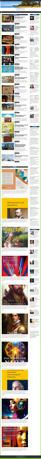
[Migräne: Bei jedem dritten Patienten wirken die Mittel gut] (32, 282)
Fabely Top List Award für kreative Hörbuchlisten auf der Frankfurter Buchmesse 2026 (36, 49)
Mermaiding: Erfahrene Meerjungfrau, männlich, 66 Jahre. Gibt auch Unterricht (21, 68)
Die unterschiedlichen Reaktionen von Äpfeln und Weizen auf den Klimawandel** (34, 158)
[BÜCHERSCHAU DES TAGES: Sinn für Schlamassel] (32, 41)
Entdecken (16, 15)
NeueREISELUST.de (20, 8)
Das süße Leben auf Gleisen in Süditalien (20, 87)
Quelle (2, 281)
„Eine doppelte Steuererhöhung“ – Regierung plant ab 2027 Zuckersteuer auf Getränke (36, 242)
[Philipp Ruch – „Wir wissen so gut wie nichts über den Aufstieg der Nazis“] (32, 88)
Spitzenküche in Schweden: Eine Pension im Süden (20, 106)
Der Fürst (3, 283)
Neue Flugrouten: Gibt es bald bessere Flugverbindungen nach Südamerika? (21, 27)
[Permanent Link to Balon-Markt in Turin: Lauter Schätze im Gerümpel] (8, 18)
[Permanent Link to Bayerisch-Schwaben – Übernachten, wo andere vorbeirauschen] (8, 39)
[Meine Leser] (32, 109)
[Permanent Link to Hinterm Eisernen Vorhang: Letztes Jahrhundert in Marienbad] (8, 79)
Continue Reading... (17, 23)
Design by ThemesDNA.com (20, 457)
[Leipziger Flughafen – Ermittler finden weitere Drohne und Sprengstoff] (32, 291)
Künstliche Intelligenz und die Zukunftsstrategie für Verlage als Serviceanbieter (36, 74)
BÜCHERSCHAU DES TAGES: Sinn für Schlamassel (36, 38)
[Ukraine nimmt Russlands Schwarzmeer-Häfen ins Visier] (32, 264)
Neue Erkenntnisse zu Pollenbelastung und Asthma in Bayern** (34, 219)
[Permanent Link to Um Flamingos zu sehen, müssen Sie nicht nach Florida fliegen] (8, 128)
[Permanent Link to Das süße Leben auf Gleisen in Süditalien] (8, 90)
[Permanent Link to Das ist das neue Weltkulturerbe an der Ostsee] (8, 60)
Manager (15, 29)
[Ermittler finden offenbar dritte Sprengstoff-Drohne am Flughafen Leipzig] (32, 253)
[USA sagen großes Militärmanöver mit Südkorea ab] (32, 273)
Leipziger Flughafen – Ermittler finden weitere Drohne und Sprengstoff (36, 289)
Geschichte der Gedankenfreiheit (6, 396)
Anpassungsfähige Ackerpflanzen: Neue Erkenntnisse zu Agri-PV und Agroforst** (34, 129)
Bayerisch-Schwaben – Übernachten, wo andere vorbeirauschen (19, 37)
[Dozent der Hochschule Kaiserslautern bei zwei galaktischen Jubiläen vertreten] (32, 313)
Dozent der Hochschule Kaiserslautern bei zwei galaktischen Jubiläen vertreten (36, 312)
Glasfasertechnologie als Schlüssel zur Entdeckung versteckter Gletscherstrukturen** (34, 198)
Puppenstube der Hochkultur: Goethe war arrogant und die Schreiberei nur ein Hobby (20, 145)
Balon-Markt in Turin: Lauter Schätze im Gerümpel (20, 17)
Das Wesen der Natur (4, 311)
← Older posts (3, 163)
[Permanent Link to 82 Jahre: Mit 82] (8, 98)
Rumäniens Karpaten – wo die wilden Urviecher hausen (20, 116)
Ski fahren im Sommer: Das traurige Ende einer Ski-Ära (21, 156)
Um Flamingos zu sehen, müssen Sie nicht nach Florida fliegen (21, 126)
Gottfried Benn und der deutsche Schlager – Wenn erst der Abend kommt (36, 116)
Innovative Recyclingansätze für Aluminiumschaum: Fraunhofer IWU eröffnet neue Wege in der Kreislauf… (34, 187)
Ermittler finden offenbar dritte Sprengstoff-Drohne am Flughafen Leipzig (36, 252)
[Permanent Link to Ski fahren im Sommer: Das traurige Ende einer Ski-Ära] (8, 157)
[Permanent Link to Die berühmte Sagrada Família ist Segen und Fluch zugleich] (8, 138)
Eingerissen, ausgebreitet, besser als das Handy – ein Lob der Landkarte (21, 48)
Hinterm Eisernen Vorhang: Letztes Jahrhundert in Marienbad (21, 78)
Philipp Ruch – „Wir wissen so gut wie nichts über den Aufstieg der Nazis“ (36, 86)
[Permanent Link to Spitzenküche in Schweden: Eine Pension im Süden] (8, 107)
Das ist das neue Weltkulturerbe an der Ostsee (21, 58)
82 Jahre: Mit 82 (17, 96)
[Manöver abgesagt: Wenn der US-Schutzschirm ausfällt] (32, 234)
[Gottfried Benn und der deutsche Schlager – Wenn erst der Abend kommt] (32, 117)
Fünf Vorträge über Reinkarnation (6, 368)
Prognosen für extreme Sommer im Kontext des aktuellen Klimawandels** (34, 177)
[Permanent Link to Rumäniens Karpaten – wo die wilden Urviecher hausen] (8, 118)
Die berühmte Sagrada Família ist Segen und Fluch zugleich (21, 135)
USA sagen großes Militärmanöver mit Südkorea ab (36, 270)
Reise (18, 15)
